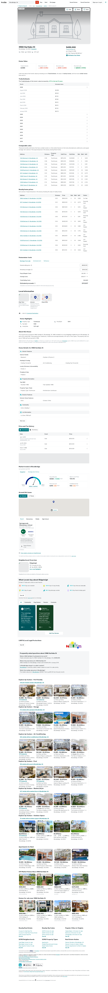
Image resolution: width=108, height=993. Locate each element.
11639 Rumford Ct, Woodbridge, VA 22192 (31, 240)
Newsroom (48, 970)
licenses (58, 954)
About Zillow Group (29, 970)
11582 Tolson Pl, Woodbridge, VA (28, 185)
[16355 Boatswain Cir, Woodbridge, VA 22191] (79, 826)
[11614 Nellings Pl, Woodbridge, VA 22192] (27, 906)
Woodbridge (39, 6)
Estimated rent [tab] (37, 261)
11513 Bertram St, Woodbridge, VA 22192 (30, 207)
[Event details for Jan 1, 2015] (87, 439)
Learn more (74, 556)
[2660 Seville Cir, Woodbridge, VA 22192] (45, 879)
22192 (45, 6)
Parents (45, 602)
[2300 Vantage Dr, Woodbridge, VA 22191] (79, 690)
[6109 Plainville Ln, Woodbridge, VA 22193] (27, 879)
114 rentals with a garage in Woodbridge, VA (32, 709)
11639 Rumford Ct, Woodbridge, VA (29, 170)
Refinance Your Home (74, 55)
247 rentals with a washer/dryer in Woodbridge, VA (34, 791)
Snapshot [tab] (22, 472)
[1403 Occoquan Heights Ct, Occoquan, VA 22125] (62, 879)
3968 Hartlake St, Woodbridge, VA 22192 (30, 198)
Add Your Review (54, 633)
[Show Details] (87, 87)
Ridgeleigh (34, 49)
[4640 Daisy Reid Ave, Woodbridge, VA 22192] (79, 718)
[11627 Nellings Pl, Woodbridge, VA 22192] (45, 906)
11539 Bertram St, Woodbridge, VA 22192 (30, 245)
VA (33, 6)
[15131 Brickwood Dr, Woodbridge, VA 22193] (62, 799)
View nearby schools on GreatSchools (31, 553)
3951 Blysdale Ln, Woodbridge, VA (29, 167)
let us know (65, 976)
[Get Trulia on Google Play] (38, 964)
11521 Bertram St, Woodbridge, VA (29, 158)
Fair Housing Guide (37, 970)
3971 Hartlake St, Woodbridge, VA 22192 (30, 202)
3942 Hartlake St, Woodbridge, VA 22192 (30, 235)
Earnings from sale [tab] (25, 261)
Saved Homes (73, 2)
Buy (41, 2)
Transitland (37, 950)
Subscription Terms (67, 970)
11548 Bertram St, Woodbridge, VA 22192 (31, 221)
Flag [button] (32, 627)
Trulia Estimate (25, 81)
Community (27, 602)
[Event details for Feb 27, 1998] (87, 448)
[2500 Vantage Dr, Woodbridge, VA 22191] (62, 690)
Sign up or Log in (97, 2)
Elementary (29, 519)
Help (73, 970)
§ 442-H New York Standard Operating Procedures (28, 956)
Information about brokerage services (28, 959)
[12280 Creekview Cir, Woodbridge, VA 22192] (27, 855)
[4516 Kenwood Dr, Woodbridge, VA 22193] (80, 879)
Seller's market (33, 486)
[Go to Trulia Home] (4, 2)
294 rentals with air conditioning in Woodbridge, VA (34, 737)
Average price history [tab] (33, 472)
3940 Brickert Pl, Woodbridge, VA (28, 179)
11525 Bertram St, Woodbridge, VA (29, 164)
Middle (37, 519)
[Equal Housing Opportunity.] (35, 980)
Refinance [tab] (46, 261)
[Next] (88, 695)
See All (22, 595)
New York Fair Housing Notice (24, 958)
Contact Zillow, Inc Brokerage (25, 961)
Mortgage (52, 2)
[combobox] (23, 2)
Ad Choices (83, 970)
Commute (53, 602)
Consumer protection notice (41, 959)
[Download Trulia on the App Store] (27, 964)
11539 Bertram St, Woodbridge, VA (29, 161)
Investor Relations (54, 970)
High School (45, 519)
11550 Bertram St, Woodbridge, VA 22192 (30, 226)
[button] (37, 2)
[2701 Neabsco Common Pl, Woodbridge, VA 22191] (79, 745)
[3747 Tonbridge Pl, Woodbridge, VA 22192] (80, 906)
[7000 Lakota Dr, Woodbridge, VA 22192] (62, 855)
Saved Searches (85, 2)
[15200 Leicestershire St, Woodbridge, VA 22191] (44, 718)
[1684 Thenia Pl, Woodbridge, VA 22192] (27, 826)
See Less (23, 421)
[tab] (24, 429)
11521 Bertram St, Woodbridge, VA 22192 (30, 211)
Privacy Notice (78, 970)
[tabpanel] (54, 275)
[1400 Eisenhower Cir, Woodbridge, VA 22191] (44, 690)
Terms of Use (60, 970)
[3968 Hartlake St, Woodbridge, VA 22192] (62, 906)
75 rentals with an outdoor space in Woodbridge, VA (34, 818)
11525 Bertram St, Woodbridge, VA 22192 (30, 216)
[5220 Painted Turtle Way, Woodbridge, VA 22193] (62, 826)
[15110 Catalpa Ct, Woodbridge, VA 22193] (44, 826)
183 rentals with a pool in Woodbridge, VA (31, 764)
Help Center (47, 980)
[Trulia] (20, 964)
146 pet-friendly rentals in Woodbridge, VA (32, 682)
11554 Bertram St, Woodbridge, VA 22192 (30, 231)
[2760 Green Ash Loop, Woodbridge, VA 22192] (27, 690)
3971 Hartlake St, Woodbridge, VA (29, 173)
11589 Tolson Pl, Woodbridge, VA (28, 176)
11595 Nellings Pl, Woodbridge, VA (29, 182)
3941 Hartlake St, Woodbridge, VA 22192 (30, 250)
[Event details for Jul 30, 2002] (87, 444)
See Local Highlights (35, 569)
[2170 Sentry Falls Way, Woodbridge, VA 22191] (62, 718)
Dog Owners (37, 602)
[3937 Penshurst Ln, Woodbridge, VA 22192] (80, 855)
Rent (46, 2)
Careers (43, 970)
